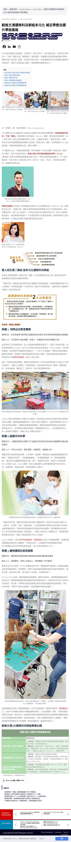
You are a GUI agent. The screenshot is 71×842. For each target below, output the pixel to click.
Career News (25, 9)
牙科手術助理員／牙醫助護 (30, 540)
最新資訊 (13, 9)
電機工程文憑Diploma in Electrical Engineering (50, 822)
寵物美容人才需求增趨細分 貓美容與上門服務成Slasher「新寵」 (23, 794)
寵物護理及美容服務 (56, 34)
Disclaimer (59, 832)
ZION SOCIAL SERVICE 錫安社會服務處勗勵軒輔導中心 (30, 813)
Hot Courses (6, 823)
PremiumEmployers (6, 814)
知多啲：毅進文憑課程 (11, 325)
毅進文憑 (13, 38)
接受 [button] (62, 838)
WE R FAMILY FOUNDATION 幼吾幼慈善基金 (53, 813)
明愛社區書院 (6, 38)
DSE (16, 34)
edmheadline (23, 34)
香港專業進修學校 (53, 38)
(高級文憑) (11, 34)
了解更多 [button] (41, 838)
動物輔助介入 (37, 34)
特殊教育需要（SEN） (22, 357)
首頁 (5, 9)
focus (30, 34)
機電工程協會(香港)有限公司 (51, 825)
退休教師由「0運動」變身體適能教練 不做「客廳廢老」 (21, 792)
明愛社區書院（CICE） (11, 206)
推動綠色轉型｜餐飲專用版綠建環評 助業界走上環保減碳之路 (22, 798)
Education (37, 9)
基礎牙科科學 (46, 34)
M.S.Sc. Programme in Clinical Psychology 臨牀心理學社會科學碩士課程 (30, 823)
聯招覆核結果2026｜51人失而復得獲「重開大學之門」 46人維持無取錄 (25, 796)
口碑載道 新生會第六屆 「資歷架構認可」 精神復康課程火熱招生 (23, 800)
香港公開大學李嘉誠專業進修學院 (37, 38)
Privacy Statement (48, 832)
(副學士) (4, 34)
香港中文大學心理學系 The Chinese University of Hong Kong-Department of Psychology (28, 828)
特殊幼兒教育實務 (22, 38)
